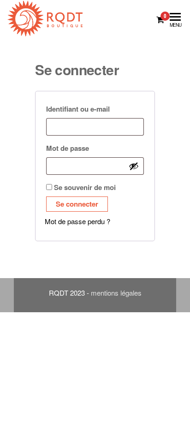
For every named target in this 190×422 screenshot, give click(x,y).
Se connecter (77, 204)
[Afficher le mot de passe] (134, 166)
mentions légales (116, 292)
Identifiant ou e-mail (95, 108)
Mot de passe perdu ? (77, 221)
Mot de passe (87, 148)
